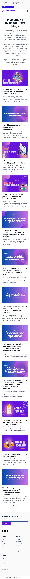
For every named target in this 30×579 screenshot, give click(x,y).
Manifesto (4, 565)
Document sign (19, 547)
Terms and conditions (7, 567)
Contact (3, 545)
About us (4, 562)
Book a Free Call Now (8, 7)
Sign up (3, 539)
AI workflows (19, 543)
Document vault (19, 549)
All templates (19, 539)
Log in (3, 541)
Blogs (3, 558)
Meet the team (5, 563)
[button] (27, 11)
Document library (20, 541)
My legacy (4, 543)
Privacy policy (5, 569)
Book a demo (5, 560)
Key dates (18, 545)
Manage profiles (20, 551)
